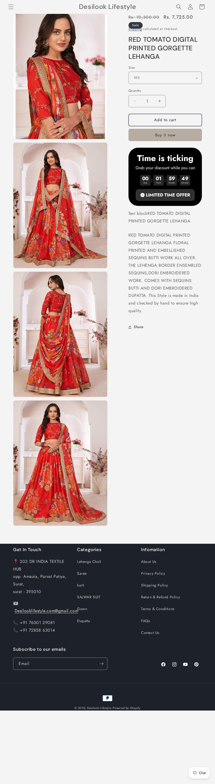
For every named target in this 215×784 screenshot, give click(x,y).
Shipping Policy (154, 585)
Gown (82, 608)
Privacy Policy (153, 573)
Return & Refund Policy (160, 597)
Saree (82, 573)
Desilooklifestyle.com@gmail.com (46, 611)
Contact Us (150, 632)
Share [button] (138, 326)
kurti (80, 585)
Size (131, 67)
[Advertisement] (107, 747)
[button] (11, 7)
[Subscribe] (101, 664)
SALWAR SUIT (89, 597)
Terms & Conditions (158, 608)
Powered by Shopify (127, 708)
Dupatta (83, 620)
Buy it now (165, 135)
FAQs (145, 620)
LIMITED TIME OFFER (168, 195)
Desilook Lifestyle (99, 708)
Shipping (135, 28)
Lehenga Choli (89, 561)
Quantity (134, 90)
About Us (149, 561)
